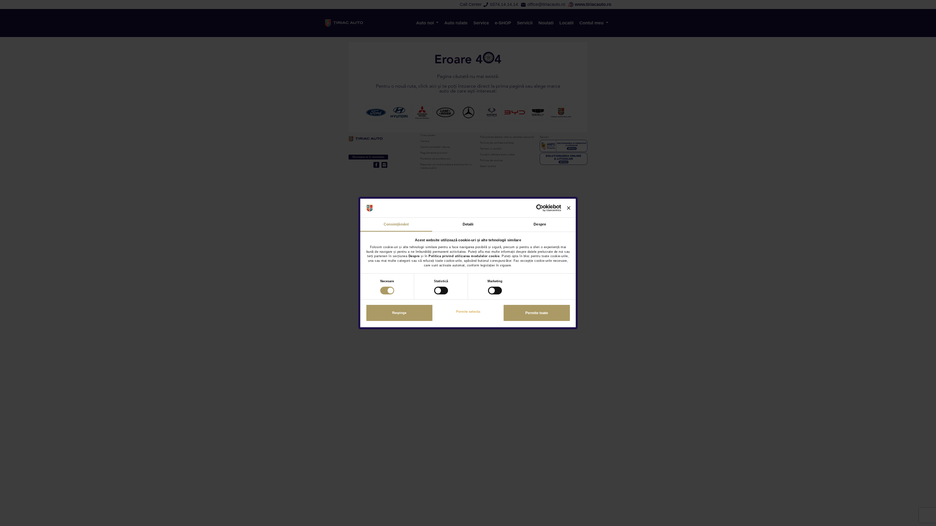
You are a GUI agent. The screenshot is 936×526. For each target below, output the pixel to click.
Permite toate (536, 313)
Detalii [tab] (468, 224)
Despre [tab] (540, 224)
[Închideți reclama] (568, 208)
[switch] (441, 290)
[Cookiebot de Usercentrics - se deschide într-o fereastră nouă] (539, 208)
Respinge (399, 313)
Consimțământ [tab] (396, 224)
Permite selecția (468, 311)
